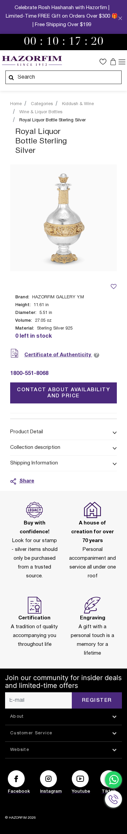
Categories (42, 104)
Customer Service (31, 733)
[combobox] (63, 77)
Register (97, 700)
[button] (105, 62)
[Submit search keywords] (11, 77)
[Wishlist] (113, 286)
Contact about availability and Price (63, 393)
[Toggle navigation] (122, 61)
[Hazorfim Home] (31, 61)
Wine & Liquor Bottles (40, 112)
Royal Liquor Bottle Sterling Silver (52, 120)
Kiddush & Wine (78, 104)
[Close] (120, 19)
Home (16, 104)
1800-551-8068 (29, 373)
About (17, 717)
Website (19, 750)
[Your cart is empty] (114, 61)
